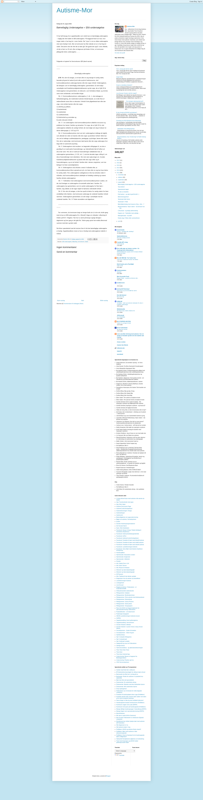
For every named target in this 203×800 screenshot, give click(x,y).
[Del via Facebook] (94, 239)
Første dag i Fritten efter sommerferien (129, 218)
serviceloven (81, 241)
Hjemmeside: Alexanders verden (125, 555)
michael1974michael (123, 289)
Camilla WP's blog (122, 242)
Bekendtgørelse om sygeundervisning (127, 517)
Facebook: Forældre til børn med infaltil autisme (130, 542)
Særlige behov (120, 645)
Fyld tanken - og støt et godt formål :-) (128, 194)
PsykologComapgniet (122, 614)
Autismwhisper (120, 513)
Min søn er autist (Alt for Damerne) (126, 715)
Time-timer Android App (123, 654)
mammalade (120, 230)
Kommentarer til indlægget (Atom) (73, 303)
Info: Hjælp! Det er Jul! (122, 563)
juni (119, 221)
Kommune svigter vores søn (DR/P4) (126, 704)
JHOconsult (120, 315)
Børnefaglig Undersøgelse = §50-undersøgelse (131, 184)
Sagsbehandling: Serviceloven (125, 622)
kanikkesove (121, 283)
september (121, 180)
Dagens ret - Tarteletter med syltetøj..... (129, 213)
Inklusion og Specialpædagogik (125, 570)
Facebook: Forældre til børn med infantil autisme (130, 544)
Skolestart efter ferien (124, 199)
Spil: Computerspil (121, 639)
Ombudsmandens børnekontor (125, 591)
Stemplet (119, 272)
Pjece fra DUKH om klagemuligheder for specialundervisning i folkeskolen (127, 608)
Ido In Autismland (122, 327)
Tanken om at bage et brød (124, 323)
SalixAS (119, 351)
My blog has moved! (122, 329)
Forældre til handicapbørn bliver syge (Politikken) (130, 694)
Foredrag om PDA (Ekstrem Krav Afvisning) (128, 120)
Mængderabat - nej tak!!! (125, 215)
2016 (118, 162)
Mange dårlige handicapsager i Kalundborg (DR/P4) (131, 709)
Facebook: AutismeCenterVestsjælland (127, 538)
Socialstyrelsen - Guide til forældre (126, 630)
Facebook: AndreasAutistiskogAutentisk (127, 534)
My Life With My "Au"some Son (126, 258)
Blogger (108, 776)
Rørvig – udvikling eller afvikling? (125, 231)
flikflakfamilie (121, 309)
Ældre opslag (104, 300)
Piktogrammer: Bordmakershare (125, 595)
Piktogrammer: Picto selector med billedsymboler (130, 597)
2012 (118, 172)
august (120, 182)
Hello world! (120, 265)
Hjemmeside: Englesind (123, 557)
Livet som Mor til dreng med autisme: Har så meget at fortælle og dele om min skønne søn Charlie (130, 335)
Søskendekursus (122, 236)
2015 (118, 165)
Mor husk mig (120, 296)
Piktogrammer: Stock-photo (124, 603)
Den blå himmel (121, 295)
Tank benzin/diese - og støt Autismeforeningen (129, 647)
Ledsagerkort (120, 583)
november (121, 175)
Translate (121, 755)
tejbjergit (119, 301)
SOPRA (118, 618)
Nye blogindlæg (121, 317)
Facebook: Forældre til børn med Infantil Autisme (130, 540)
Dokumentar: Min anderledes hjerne (126, 686)
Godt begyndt (120, 243)
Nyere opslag (61, 300)
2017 (118, 160)
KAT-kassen (119, 574)
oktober (120, 177)
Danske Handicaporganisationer (125, 523)
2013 (118, 170)
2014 (118, 167)
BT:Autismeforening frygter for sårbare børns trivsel (130, 672)
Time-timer (119, 652)
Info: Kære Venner (121, 565)
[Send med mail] (88, 239)
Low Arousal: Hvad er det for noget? (126, 93)
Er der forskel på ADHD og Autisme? (126, 112)
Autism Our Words (122, 345)
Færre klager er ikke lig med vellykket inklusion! (129, 700)
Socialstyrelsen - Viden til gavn (125, 632)
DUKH (118, 521)
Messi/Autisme (120, 713)
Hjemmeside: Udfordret (123, 559)
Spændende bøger (123, 189)
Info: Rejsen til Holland (122, 567)
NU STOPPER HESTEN (124, 321)
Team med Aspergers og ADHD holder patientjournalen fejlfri (127, 741)
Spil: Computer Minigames (124, 637)
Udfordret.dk (121, 348)
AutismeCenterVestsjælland (124, 508)
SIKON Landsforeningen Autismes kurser (128, 616)
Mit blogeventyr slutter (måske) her (126, 310)
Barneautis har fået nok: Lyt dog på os (127, 674)
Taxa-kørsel (121, 187)
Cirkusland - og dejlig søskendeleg (128, 210)
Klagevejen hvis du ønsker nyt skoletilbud (128, 578)
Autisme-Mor (74, 10)
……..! (118, 284)
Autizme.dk (119, 515)
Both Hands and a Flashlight (125, 264)
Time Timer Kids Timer (122, 650)
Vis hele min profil (120, 53)
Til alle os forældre (123, 192)
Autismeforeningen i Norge (124, 511)
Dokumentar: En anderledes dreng (126, 682)
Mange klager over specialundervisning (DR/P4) (130, 711)
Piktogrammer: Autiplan (123, 593)
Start (82, 300)
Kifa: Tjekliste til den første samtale (126, 576)
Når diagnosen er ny (122, 725)
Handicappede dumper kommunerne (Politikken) (130, 702)
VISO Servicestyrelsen (122, 662)
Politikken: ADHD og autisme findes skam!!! (128, 729)
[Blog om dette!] (90, 239)
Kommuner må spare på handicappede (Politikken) (131, 707)
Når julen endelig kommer (123, 237)
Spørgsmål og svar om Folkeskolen (126, 643)
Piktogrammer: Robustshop (124, 599)
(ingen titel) (119, 77)
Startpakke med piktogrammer (126, 128)
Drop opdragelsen (121, 688)
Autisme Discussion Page (123, 506)
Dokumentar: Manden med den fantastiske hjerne (130, 684)
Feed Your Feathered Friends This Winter (127, 259)
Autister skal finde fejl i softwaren (125, 670)
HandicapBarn (120, 552)
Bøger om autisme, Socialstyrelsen (126, 519)
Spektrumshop (120, 635)
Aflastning (74, 241)
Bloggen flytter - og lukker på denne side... (128, 278)
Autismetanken (121, 270)
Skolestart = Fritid (123, 202)
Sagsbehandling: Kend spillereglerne (127, 620)
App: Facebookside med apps (124, 502)
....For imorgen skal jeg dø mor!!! (134, 101)
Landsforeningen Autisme (123, 580)
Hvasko (118, 561)
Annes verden (121, 342)
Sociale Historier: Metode (123, 624)
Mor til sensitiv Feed (123, 276)
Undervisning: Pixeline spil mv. (125, 660)
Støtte (86, 241)
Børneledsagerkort (123, 197)
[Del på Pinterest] (96, 239)
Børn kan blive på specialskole (125, 680)
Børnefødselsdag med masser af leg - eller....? (131, 204)
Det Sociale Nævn (121, 526)
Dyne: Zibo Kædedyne (122, 528)
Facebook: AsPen (121, 536)
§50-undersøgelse (67, 241)
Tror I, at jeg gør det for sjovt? (124, 69)
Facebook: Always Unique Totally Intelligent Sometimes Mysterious (128, 530)
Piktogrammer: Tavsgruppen (124, 606)
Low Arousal (119, 585)
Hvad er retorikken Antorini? (124, 85)
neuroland (120, 354)
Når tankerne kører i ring (123, 727)
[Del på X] (92, 239)
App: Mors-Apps (121, 504)
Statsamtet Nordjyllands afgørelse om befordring (130, 739)
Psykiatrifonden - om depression (125, 612)
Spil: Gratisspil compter (123, 641)
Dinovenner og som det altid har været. (127, 290)
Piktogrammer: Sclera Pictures (125, 601)
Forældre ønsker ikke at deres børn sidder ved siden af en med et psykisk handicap (131, 697)
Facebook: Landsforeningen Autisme (126, 547)
